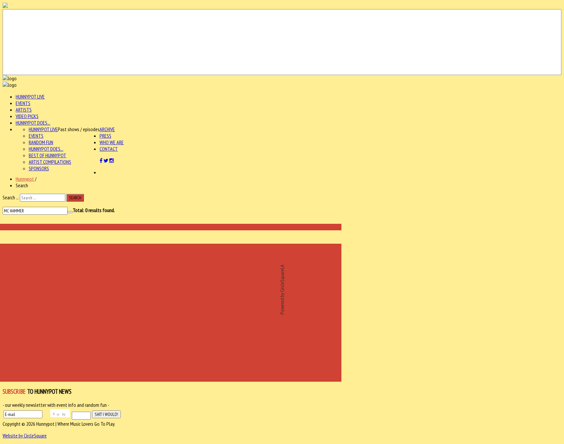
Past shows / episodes (79, 129)
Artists (24, 109)
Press (105, 135)
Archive (107, 129)
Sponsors (39, 168)
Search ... (11, 197)
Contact (109, 148)
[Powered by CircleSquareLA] (282, 42)
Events (23, 103)
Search (75, 198)
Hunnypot (25, 179)
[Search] (70, 212)
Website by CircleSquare (25, 435)
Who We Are (112, 142)
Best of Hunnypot (47, 155)
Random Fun (41, 142)
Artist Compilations (50, 162)
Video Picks (27, 116)
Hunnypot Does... (33, 122)
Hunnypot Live (30, 96)
